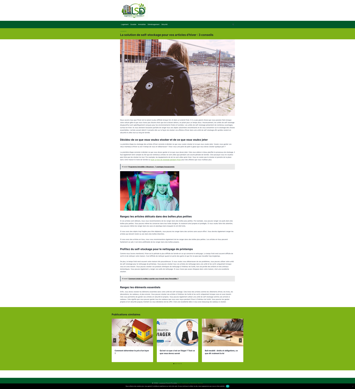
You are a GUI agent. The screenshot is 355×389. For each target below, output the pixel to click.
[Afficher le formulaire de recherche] (233, 24)
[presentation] (132, 332)
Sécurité (164, 24)
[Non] (353, 386)
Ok (227, 386)
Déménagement (153, 24)
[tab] (173, 363)
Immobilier (142, 24)
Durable (133, 24)
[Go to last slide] (114, 340)
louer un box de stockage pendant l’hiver (166, 160)
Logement (125, 24)
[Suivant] (240, 340)
